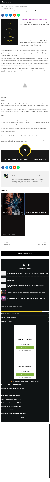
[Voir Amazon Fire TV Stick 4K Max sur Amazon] (25, 332)
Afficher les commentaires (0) (24, 253)
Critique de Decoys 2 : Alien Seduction (10, 313)
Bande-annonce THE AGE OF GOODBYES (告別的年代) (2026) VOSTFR (17, 417)
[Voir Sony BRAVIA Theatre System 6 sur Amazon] (25, 359)
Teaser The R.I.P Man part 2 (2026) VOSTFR (11, 384)
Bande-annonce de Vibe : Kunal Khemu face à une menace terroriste (26, 298)
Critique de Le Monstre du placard (9, 317)
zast (2, 8)
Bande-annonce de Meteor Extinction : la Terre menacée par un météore (27, 273)
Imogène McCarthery (41, 243)
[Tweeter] (6, 15)
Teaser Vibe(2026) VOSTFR (7, 409)
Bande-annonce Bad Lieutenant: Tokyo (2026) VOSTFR (13, 413)
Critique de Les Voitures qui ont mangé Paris (11, 306)
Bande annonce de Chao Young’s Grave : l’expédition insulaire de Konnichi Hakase (25, 279)
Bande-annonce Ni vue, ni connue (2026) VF (11, 402)
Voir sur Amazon (25, 347)
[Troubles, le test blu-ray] (13, 204)
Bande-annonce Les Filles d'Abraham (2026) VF (12, 406)
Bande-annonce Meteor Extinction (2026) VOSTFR (12, 388)
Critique (6, 8)
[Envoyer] (14, 15)
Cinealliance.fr (6, 2)
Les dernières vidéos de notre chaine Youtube (26, 381)
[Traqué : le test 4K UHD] (13, 225)
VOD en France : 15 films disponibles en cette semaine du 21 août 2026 (26, 292)
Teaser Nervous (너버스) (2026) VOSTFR (10, 392)
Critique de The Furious (6, 321)
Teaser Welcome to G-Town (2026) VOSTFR (11, 399)
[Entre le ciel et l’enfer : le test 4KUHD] (37, 204)
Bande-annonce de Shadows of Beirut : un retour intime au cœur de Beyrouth (26, 286)
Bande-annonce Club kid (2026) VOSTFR (10, 395)
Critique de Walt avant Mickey (8, 309)
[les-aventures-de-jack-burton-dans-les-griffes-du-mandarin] (34, 19)
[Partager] (2, 15)
